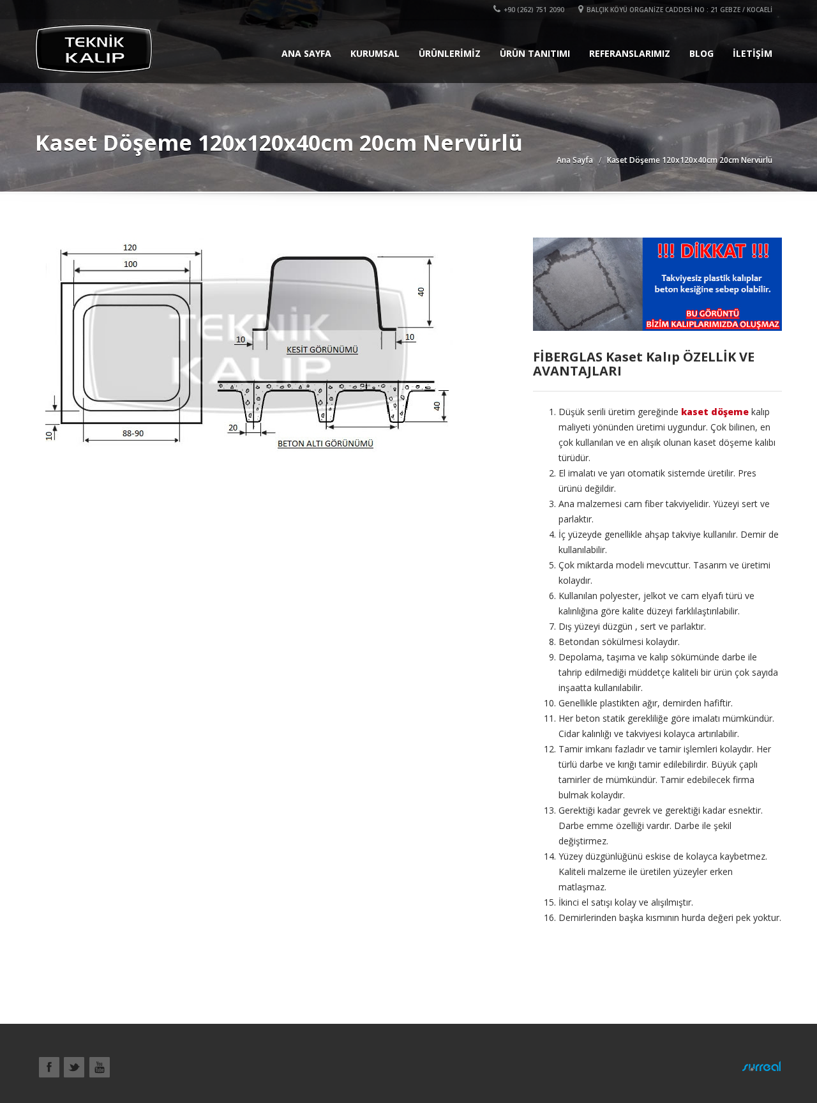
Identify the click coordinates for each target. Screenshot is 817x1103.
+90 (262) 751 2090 (534, 9)
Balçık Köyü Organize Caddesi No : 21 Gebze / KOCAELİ (679, 9)
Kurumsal (375, 53)
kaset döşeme (715, 412)
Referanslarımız (629, 53)
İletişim (752, 53)
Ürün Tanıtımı (535, 53)
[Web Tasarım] (761, 1066)
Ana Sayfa (306, 53)
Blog (701, 53)
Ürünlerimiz (450, 53)
